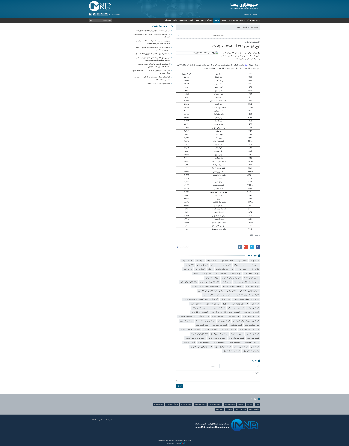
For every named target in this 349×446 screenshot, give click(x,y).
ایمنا (232, 6)
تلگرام (94, 14)
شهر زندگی (251, 20)
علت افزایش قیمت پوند (199, 333)
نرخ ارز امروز (187, 269)
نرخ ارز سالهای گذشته (251, 277)
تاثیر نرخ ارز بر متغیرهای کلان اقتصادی (217, 295)
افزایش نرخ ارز (242, 260)
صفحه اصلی (254, 27)
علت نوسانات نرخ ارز (241, 265)
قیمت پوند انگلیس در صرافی (190, 329)
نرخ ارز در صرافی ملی (251, 273)
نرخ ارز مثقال (225, 299)
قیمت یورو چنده (253, 308)
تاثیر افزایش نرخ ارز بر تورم (209, 282)
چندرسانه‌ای (183, 20)
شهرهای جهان (233, 20)
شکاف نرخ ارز (254, 269)
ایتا (90, 14)
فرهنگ (209, 20)
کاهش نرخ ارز (241, 269)
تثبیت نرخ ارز (211, 260)
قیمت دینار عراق (189, 342)
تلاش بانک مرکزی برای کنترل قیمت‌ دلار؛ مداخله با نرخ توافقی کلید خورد (151, 71)
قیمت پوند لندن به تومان (216, 338)
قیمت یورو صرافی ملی (251, 316)
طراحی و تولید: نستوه (173, 443)
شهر (257, 404)
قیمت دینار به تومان (241, 346)
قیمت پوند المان (253, 338)
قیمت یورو (255, 303)
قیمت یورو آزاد (204, 316)
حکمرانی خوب (254, 409)
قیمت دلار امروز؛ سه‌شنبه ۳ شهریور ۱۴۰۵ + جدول (153, 53)
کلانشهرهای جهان (215, 404)
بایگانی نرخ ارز (231, 290)
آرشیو (106, 14)
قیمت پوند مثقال (204, 342)
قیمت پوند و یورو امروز (219, 333)
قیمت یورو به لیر (224, 320)
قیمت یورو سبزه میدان (236, 308)
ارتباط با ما (92, 419)
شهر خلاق (219, 409)
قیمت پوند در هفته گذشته (195, 338)
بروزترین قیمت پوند (252, 325)
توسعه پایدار (158, 404)
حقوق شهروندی (200, 404)
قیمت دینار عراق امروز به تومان (201, 346)
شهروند (249, 404)
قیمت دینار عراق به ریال (232, 351)
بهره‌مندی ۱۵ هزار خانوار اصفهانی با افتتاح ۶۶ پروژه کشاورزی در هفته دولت (153, 48)
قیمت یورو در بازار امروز (200, 312)
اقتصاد (216, 20)
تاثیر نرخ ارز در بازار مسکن (202, 273)
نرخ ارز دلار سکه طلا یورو (224, 269)
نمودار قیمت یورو (219, 308)
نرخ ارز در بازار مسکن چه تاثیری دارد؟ (246, 299)
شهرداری (229, 409)
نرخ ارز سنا (255, 265)
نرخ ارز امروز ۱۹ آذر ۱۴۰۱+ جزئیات (236, 46)
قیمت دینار (255, 346)
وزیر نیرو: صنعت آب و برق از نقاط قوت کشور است (153, 30)
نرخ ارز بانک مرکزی (212, 277)
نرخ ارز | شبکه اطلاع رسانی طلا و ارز (210, 290)
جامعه (203, 20)
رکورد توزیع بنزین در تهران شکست (158, 83)
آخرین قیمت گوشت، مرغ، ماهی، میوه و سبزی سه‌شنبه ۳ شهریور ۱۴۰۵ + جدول (154, 65)
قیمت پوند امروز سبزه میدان (249, 329)
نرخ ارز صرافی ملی (252, 286)
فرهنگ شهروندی (172, 404)
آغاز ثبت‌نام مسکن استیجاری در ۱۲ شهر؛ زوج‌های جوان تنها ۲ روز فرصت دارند (151, 78)
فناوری (191, 20)
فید (102, 14)
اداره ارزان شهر (240, 409)
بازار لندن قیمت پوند (252, 342)
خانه (257, 20)
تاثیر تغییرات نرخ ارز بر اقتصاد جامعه (246, 295)
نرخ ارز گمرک (226, 282)
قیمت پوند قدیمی (252, 333)
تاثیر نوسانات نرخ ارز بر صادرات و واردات (206, 286)
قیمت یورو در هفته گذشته (205, 320)
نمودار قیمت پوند (202, 325)
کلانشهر (240, 404)
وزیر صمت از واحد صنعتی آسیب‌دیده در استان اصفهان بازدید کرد (151, 35)
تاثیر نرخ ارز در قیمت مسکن (221, 265)
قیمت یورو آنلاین (218, 316)
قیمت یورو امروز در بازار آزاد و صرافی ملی (226, 312)
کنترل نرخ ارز (199, 269)
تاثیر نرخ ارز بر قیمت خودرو (231, 277)
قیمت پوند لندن (236, 325)
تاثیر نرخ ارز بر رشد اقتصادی (249, 290)
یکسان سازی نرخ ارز (226, 260)
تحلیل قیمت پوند (237, 333)
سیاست (223, 20)
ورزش (197, 20)
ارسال (180, 385)
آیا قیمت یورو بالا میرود (187, 316)
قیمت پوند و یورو (186, 320)
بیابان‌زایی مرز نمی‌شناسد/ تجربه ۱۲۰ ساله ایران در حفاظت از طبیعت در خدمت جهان (153, 42)
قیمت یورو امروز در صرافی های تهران (246, 320)
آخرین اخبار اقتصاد (160, 26)
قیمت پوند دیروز (219, 342)
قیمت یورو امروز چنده (251, 312)
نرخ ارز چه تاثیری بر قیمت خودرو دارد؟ (228, 273)
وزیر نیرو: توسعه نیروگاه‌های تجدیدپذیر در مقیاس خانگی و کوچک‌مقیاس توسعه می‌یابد (153, 59)
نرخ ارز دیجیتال (202, 265)
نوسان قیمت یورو (234, 316)
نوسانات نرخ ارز (187, 260)
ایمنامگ (168, 20)
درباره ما (109, 419)
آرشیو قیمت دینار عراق (251, 351)
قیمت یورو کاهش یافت (201, 308)
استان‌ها (242, 20)
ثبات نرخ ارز (190, 265)
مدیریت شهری (230, 404)
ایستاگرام (98, 14)
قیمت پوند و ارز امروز (236, 338)
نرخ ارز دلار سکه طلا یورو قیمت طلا (246, 282)
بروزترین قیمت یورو (212, 303)
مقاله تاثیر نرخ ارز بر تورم (188, 282)
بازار (238, 27)
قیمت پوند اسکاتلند (210, 329)
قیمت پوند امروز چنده (219, 325)
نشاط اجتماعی (186, 404)
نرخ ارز (210, 269)
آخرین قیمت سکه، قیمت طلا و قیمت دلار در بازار (200, 299)
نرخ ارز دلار (200, 260)
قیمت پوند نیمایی (235, 342)
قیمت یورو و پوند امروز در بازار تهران (235, 303)
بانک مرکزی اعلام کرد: (252, 42)
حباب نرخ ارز (254, 260)
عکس (175, 20)
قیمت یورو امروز (196, 303)
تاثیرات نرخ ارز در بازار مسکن (233, 286)
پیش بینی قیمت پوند (228, 329)
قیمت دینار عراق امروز (223, 346)
